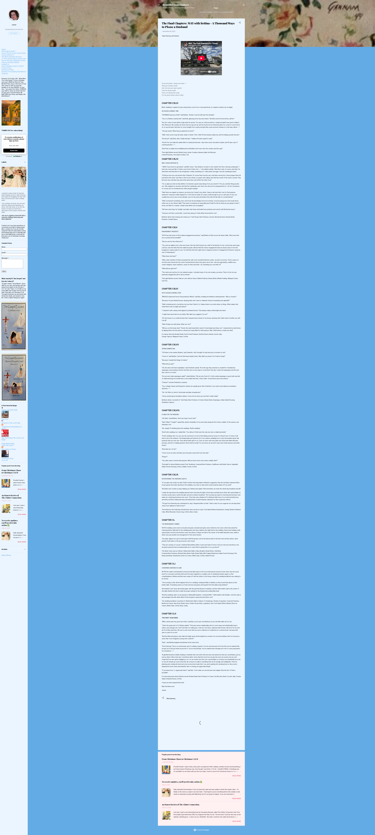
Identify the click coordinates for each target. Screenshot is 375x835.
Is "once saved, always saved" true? (14, 59)
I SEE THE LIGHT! (8, 445)
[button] (240, 22)
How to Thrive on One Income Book (14, 53)
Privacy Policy (6, 68)
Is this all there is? (8, 55)
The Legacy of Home (9, 449)
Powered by (9, 156)
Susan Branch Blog (8, 444)
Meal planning (171, 698)
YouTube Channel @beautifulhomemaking (216, 12)
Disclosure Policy (8, 70)
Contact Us (5, 64)
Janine (14, 25)
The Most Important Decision (11, 57)
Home (4, 49)
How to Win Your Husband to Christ (13, 60)
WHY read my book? (8, 51)
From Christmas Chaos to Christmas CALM (180, 759)
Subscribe (14, 150)
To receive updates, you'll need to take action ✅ (182, 782)
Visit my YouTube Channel (10, 62)
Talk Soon (5, 419)
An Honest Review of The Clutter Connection (180, 804)
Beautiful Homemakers (176, 4)
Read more (236, 776)
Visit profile (14, 33)
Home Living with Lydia (9, 410)
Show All (5, 460)
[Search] (243, 5)
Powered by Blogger (202, 830)
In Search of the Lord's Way (11, 423)
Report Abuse (6, 555)
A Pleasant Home (7, 458)
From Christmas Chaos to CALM (12, 66)
